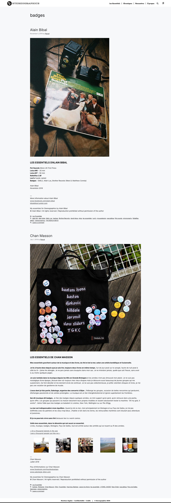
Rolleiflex (136, 218)
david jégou (74, 218)
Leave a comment (38, 222)
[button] (157, 3)
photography (127, 218)
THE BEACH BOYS (52, 220)
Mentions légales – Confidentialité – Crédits (76, 501)
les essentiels (87, 218)
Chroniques (127, 3)
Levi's (94, 218)
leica (80, 218)
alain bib (35, 218)
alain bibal (42, 218)
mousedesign (101, 218)
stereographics (40, 220)
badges (55, 218)
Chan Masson (41, 236)
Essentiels (62, 487)
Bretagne (41, 487)
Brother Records (64, 218)
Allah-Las (49, 218)
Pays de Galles (132, 487)
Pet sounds (118, 218)
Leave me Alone (84, 487)
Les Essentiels (114, 3)
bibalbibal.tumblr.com (38, 203)
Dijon (56, 487)
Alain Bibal (38, 30)
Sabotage (33, 489)
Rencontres (139, 3)
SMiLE (32, 220)
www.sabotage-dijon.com (40, 472)
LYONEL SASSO (105, 487)
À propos (150, 3)
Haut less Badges (72, 487)
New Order (115, 487)
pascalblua (110, 218)
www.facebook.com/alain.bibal (42, 201)
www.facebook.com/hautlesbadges (44, 469)
